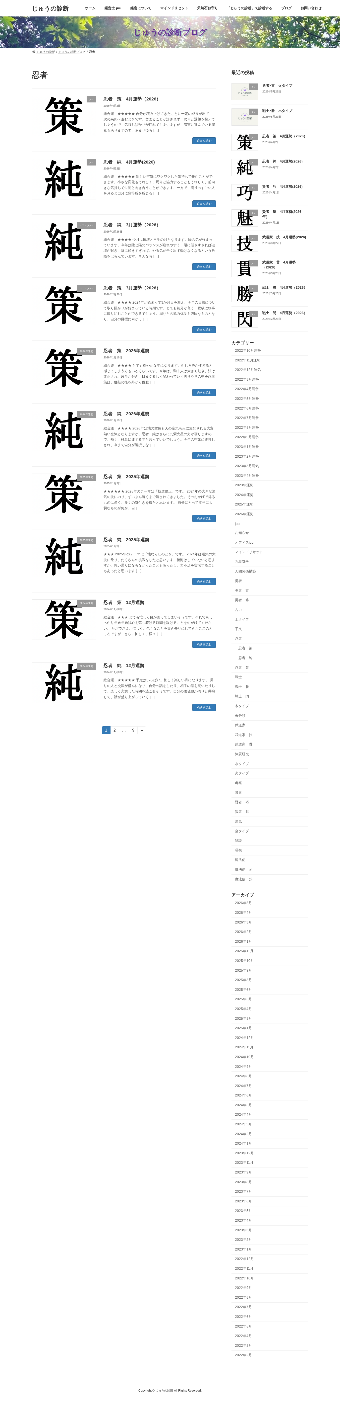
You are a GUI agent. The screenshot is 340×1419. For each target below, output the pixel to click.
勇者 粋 (242, 600)
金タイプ (242, 831)
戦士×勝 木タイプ (277, 111)
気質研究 (242, 754)
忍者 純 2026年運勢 (126, 413)
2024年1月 (243, 1143)
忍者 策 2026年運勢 (126, 350)
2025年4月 (243, 1009)
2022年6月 (243, 1317)
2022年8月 (243, 1297)
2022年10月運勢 (248, 350)
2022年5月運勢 (247, 399)
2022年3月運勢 (247, 379)
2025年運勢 (244, 504)
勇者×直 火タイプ (277, 85)
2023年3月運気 (247, 466)
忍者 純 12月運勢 (124, 665)
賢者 (238, 792)
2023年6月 (243, 1201)
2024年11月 (244, 1047)
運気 (238, 821)
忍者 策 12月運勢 (124, 602)
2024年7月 (243, 1085)
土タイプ (242, 619)
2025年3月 (243, 1018)
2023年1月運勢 (247, 447)
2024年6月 (243, 1095)
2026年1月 (243, 941)
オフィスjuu (244, 542)
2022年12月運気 (248, 370)
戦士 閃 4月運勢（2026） (284, 313)
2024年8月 (243, 1076)
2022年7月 (243, 1307)
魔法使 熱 (243, 879)
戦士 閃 (242, 696)
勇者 (238, 581)
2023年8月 (243, 1182)
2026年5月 (243, 903)
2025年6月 (243, 989)
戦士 (238, 677)
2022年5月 (243, 1326)
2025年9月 (243, 970)
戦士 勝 (242, 686)
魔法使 (240, 860)
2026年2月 (243, 932)
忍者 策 (245, 648)
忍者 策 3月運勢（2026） (132, 287)
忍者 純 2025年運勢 (126, 539)
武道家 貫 (243, 744)
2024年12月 (244, 1037)
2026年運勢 (244, 514)
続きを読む (204, 141)
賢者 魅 (242, 812)
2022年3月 (243, 1345)
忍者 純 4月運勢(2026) (129, 162)
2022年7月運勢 (247, 418)
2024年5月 (243, 1105)
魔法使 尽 (243, 869)
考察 (238, 783)
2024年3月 (243, 1124)
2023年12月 (244, 1153)
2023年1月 (243, 1249)
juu (237, 523)
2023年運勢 (244, 485)
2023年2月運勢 (247, 456)
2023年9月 (243, 1172)
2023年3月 (243, 1230)
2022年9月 (243, 1288)
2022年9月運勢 (247, 437)
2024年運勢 (244, 495)
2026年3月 (243, 922)
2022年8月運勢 (247, 427)
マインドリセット (249, 552)
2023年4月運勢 (247, 475)
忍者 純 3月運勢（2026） (132, 224)
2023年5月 (243, 1211)
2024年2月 (243, 1134)
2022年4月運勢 (247, 389)
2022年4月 (243, 1336)
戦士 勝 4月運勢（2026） (284, 287)
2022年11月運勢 (247, 360)
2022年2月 (243, 1355)
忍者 (238, 638)
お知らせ (242, 533)
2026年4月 (243, 913)
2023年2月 (243, 1240)
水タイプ (242, 763)
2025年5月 (243, 999)
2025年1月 (243, 1028)
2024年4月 (243, 1114)
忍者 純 (245, 658)
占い (238, 610)
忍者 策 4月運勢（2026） (132, 98)
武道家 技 (243, 735)
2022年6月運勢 (247, 408)
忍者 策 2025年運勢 (126, 476)
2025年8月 (243, 980)
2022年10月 (244, 1278)
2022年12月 (244, 1259)
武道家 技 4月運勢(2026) (284, 237)
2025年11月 (244, 951)
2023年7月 (243, 1191)
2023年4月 (243, 1220)
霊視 (238, 850)
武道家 (240, 725)
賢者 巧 (242, 802)
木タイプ (242, 706)
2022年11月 (244, 1268)
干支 (238, 629)
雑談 (238, 840)
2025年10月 (244, 961)
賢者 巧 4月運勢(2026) (282, 186)
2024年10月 (244, 1057)
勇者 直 (242, 590)
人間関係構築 (245, 571)
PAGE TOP (327, 1371)
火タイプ (242, 773)
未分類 (240, 715)
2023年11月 (244, 1163)
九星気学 (242, 562)
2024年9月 (243, 1066)
